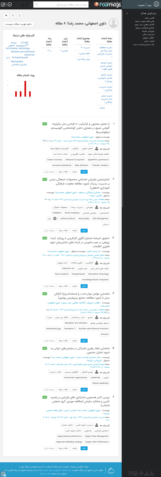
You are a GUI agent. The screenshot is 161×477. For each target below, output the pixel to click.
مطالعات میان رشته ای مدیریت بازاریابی (88, 199)
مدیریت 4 (85, 47)
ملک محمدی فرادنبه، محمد (88, 357)
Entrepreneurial (20, 57)
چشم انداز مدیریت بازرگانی (93, 140)
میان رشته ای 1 (83, 59)
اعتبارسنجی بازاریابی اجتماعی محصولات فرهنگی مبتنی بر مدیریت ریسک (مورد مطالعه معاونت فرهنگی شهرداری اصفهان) (79, 183)
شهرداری (24, 42)
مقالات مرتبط (63, 171)
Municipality (17, 61)
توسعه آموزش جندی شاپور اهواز (91, 364)
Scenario (20, 46)
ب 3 (50, 50)
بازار (26, 44)
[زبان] (10, 4)
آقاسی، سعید (96, 195)
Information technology (18, 48)
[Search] (36, 4)
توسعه (13, 42)
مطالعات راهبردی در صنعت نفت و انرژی (88, 309)
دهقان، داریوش (93, 302)
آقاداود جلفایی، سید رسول (73, 302)
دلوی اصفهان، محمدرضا (66, 192)
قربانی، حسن (70, 410)
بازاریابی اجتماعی (19, 64)
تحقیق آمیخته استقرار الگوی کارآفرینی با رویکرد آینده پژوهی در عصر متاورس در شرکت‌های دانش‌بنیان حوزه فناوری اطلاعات (80, 242)
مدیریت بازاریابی (98, 417)
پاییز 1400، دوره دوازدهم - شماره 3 (62, 364)
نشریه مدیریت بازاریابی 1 (105, 88)
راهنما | (65, 466)
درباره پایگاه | (57, 466)
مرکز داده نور (45, 473)
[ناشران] (135, 474)
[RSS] (6, 15)
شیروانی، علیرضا (94, 360)
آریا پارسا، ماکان (93, 251)
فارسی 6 (64, 50)
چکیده (74, 171)
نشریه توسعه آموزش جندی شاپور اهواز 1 (106, 66)
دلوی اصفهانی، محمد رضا (63, 357)
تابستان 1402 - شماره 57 (60, 309)
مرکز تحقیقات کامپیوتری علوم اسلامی (57, 470)
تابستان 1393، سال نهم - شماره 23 (74, 417)
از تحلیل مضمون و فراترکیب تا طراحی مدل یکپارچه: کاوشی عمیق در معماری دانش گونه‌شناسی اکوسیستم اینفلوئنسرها (80, 128)
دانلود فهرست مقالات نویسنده (18, 24)
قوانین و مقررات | (75, 466)
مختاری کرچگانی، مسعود (89, 192)
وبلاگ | (85, 466)
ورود (149, 5)
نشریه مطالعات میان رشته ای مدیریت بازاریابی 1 (104, 52)
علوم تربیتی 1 (84, 53)
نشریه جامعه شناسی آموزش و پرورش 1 (105, 78)
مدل (8, 57)
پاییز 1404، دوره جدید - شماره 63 (67, 140)
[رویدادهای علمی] (131, 474)
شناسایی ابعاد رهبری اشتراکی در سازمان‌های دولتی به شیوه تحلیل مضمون (80, 350)
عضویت (141, 5)
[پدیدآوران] (140, 474)
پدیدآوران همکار (148, 13)
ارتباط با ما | (47, 466)
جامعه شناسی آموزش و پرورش (92, 255)
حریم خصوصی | (36, 466)
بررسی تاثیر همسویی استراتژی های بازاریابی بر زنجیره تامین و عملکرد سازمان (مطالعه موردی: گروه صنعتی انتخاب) (80, 401)
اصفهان (11, 45)
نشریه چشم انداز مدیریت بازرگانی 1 (106, 99)
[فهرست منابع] (151, 474)
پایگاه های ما (24, 466)
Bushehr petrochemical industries (23, 53)
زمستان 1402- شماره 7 (61, 199)
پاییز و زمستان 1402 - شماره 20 (65, 255)
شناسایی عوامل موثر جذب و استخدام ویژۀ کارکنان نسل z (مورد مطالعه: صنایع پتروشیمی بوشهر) (82, 296)
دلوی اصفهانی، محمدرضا (83, 137)
